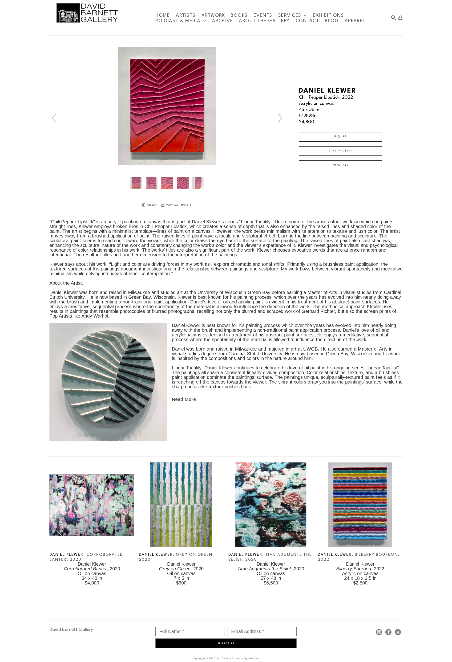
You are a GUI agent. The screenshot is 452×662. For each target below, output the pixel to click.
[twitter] (398, 632)
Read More (184, 399)
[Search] (393, 17)
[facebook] (388, 632)
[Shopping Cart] (400, 17)
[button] (292, 15)
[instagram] (379, 632)
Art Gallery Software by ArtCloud (238, 658)
